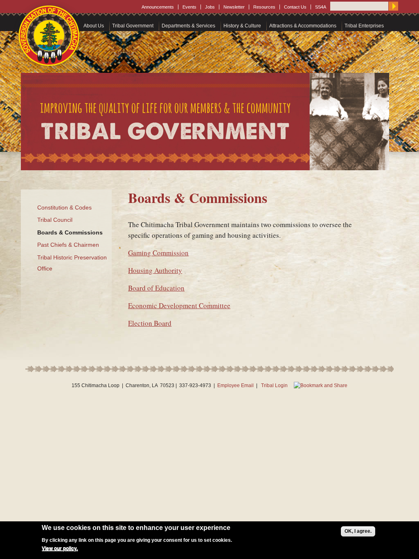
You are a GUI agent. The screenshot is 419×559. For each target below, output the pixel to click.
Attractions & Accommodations (302, 26)
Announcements (158, 7)
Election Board (149, 323)
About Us (93, 26)
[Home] (49, 36)
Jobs (210, 7)
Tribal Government (132, 26)
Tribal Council (54, 219)
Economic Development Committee (179, 305)
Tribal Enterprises (364, 26)
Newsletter (234, 7)
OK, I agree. (358, 531)
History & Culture (242, 26)
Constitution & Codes (64, 207)
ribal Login (276, 385)
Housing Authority (155, 270)
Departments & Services (188, 26)
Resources (264, 7)
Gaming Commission (158, 252)
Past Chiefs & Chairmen (68, 244)
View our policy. (60, 548)
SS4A (320, 7)
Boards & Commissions (70, 232)
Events (189, 7)
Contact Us (295, 7)
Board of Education (156, 288)
